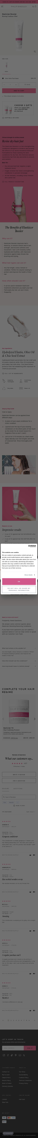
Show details (28, 575)
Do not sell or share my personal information (19, 589)
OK (19, 581)
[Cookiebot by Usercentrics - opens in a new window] (28, 546)
